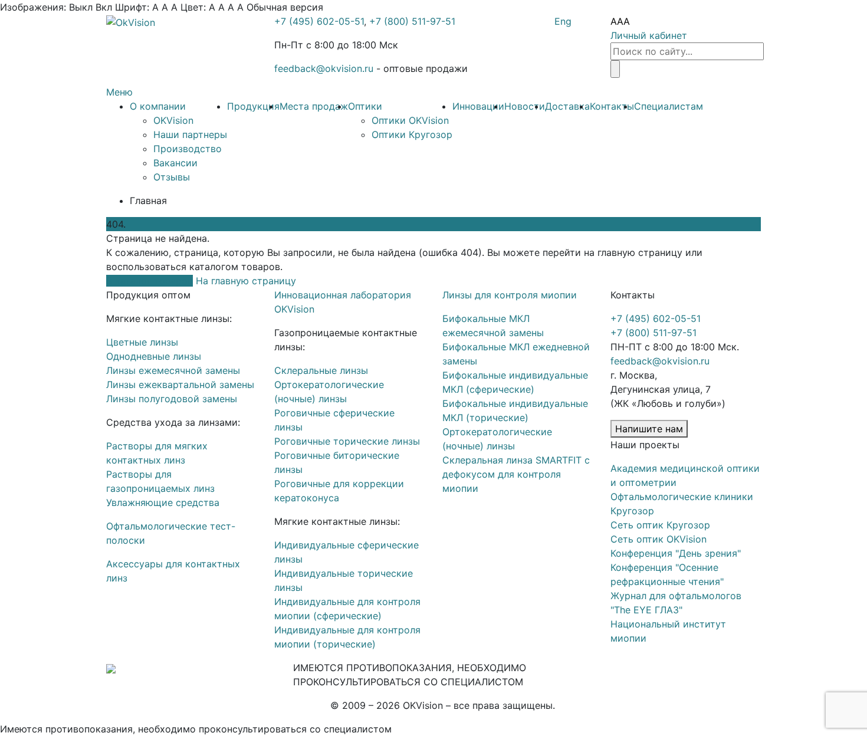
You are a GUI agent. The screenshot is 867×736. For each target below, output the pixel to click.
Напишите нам (649, 429)
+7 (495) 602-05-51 (319, 21)
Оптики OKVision (410, 120)
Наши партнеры (190, 134)
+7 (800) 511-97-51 (412, 21)
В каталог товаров (149, 281)
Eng (563, 21)
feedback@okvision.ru (323, 68)
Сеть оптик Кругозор (660, 525)
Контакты (612, 106)
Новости (524, 106)
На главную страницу (246, 281)
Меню (119, 92)
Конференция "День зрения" (675, 553)
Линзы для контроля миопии (509, 295)
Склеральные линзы (321, 370)
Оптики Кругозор (412, 134)
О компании (158, 106)
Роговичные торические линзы (347, 441)
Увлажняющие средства (162, 502)
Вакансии (175, 163)
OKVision (173, 120)
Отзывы (171, 177)
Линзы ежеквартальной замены (180, 384)
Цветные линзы (142, 342)
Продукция (253, 106)
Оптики (365, 106)
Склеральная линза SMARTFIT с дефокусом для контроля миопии (516, 474)
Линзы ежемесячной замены (173, 370)
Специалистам (668, 106)
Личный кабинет (648, 35)
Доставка (567, 106)
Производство (187, 149)
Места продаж (314, 106)
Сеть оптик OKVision (658, 539)
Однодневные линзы (153, 356)
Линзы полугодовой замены (171, 399)
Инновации (478, 106)
